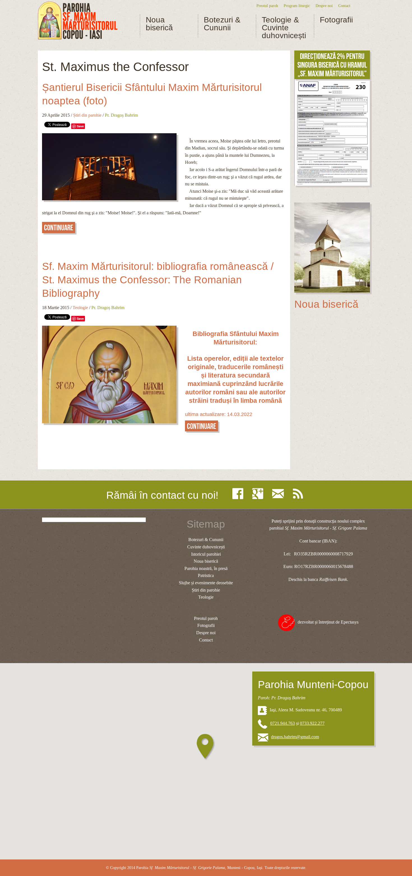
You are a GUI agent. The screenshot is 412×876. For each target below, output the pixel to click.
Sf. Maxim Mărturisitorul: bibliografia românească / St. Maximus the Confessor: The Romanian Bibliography (158, 280)
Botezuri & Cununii (222, 24)
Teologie (80, 307)
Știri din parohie (87, 115)
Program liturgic (297, 5)
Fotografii (336, 20)
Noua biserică (159, 24)
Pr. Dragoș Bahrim (121, 115)
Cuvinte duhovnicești (206, 546)
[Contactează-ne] (279, 494)
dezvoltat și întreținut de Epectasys (328, 622)
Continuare (58, 227)
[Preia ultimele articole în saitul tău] (299, 494)
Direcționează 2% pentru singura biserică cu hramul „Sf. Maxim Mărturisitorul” (332, 65)
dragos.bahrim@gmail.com (295, 736)
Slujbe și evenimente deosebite (206, 582)
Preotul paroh (267, 5)
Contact (344, 5)
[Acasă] (77, 20)
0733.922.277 (312, 723)
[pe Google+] (259, 494)
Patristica (206, 575)
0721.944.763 (282, 723)
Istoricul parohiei (206, 554)
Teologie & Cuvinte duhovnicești (284, 28)
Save (80, 126)
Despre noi (324, 5)
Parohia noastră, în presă (206, 568)
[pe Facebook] (239, 494)
